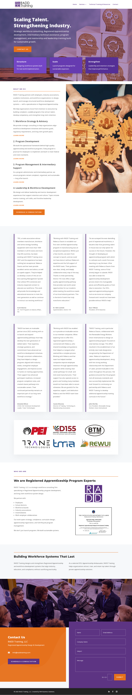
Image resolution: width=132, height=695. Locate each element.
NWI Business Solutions (46, 692)
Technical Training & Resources (99, 4)
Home (75, 4)
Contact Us (22, 49)
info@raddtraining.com (21, 653)
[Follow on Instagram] (116, 691)
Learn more (18, 135)
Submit (119, 677)
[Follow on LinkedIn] (108, 691)
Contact (115, 4)
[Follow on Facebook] (112, 691)
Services (82, 4)
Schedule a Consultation (29, 212)
